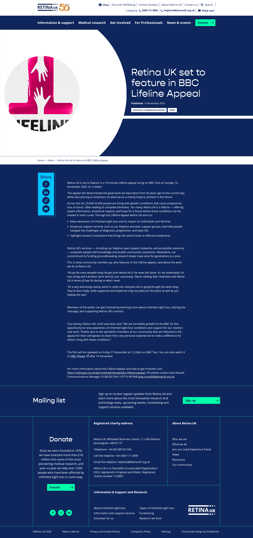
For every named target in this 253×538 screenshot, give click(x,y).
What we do (179, 444)
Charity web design (192, 531)
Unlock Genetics (148, 4)
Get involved (120, 22)
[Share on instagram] (61, 513)
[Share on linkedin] (69, 513)
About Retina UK (171, 4)
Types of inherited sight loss (156, 508)
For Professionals (149, 22)
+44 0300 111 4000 (126, 455)
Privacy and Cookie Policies (105, 531)
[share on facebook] (46, 184)
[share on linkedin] (46, 192)
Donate (203, 23)
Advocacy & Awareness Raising (149, 110)
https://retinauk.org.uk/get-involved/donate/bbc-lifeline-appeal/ (106, 372)
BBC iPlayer (78, 356)
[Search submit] (202, 4)
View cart (208, 10)
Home (40, 160)
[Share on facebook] (53, 513)
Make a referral (70, 531)
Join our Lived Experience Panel (191, 449)
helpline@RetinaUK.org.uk (179, 10)
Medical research (92, 22)
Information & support (55, 22)
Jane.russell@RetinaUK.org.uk (156, 376)
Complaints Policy (141, 531)
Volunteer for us (104, 518)
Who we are (179, 439)
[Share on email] (46, 208)
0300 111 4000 (150, 10)
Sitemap (166, 531)
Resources (178, 459)
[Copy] (46, 200)
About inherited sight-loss (109, 508)
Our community (182, 464)
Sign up (190, 400)
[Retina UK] (53, 7)
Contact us (191, 4)
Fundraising (146, 513)
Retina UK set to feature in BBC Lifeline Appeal (83, 160)
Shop (106, 4)
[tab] (42, 160)
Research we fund (150, 518)
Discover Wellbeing (123, 4)
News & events (179, 22)
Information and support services (114, 513)
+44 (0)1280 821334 (119, 449)
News (172, 110)
